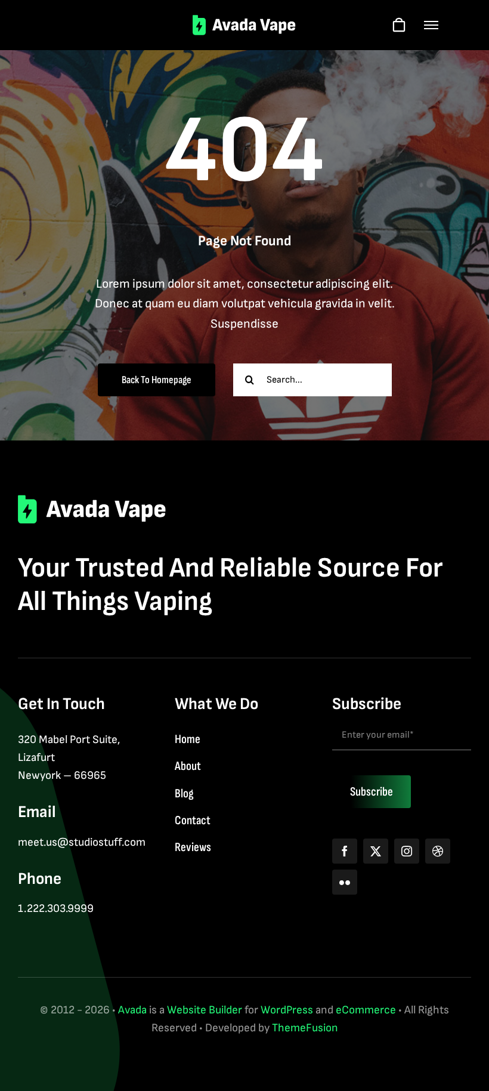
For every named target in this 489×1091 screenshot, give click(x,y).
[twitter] (375, 851)
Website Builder (204, 1010)
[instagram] (406, 851)
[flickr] (344, 882)
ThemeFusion (305, 1028)
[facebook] (344, 851)
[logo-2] (245, 20)
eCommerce (366, 1010)
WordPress (287, 1010)
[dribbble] (437, 851)
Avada (132, 1010)
